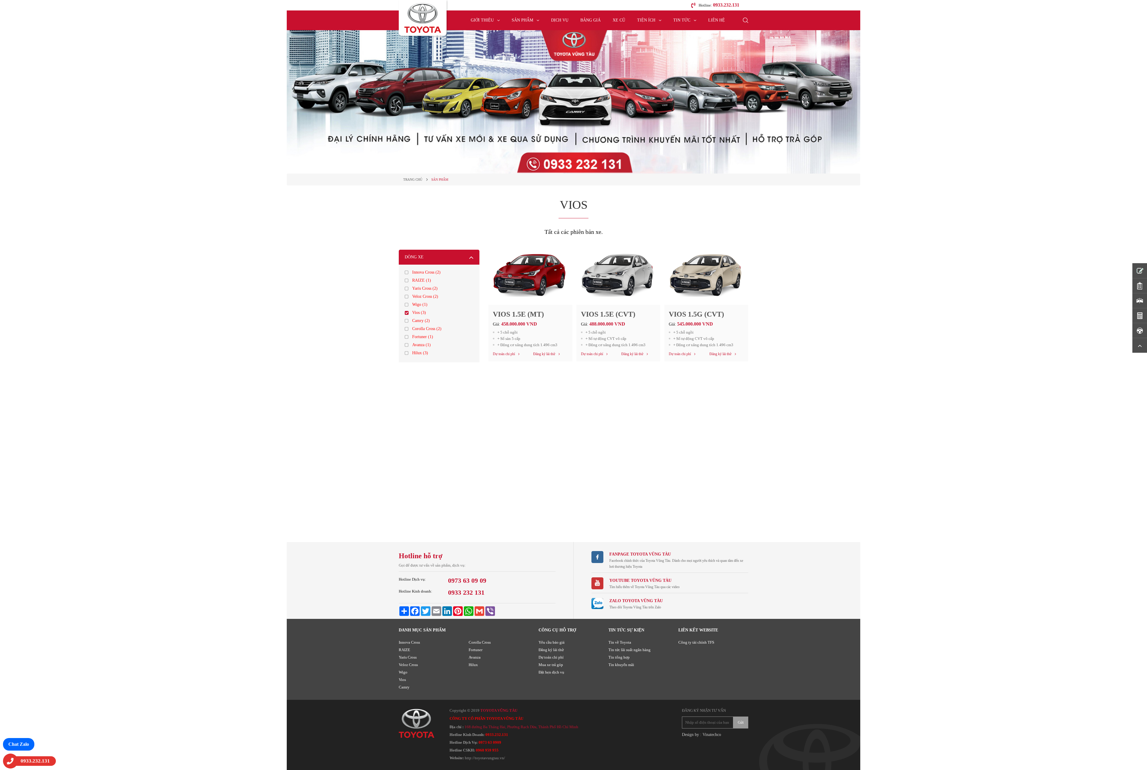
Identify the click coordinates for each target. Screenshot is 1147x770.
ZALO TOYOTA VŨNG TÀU (636, 601)
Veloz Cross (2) (425, 296)
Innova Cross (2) (426, 272)
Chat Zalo (18, 744)
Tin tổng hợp (619, 657)
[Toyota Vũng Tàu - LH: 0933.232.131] (423, 18)
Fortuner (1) (422, 337)
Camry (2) (421, 320)
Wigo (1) (419, 304)
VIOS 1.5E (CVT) (608, 314)
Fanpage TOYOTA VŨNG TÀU (640, 554)
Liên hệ (716, 20)
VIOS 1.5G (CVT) (696, 314)
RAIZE (404, 650)
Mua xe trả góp (551, 664)
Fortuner (475, 650)
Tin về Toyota (619, 642)
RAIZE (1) (421, 280)
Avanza (475, 657)
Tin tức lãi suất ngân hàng (629, 650)
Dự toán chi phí (551, 657)
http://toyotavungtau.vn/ (485, 758)
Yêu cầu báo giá (552, 642)
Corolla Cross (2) (426, 328)
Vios (402, 679)
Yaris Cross (408, 657)
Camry (404, 687)
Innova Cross (409, 642)
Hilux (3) (420, 353)
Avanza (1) (421, 345)
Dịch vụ (559, 20)
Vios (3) (419, 312)
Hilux (473, 664)
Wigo (403, 672)
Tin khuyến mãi (621, 664)
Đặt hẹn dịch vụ (551, 672)
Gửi (741, 722)
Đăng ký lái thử (551, 650)
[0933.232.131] (10, 761)
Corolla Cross (480, 642)
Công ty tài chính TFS (696, 642)
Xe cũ (619, 20)
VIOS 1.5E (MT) (518, 314)
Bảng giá (590, 20)
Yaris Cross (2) (425, 288)
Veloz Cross (408, 664)
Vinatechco (712, 734)
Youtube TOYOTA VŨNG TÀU (640, 580)
